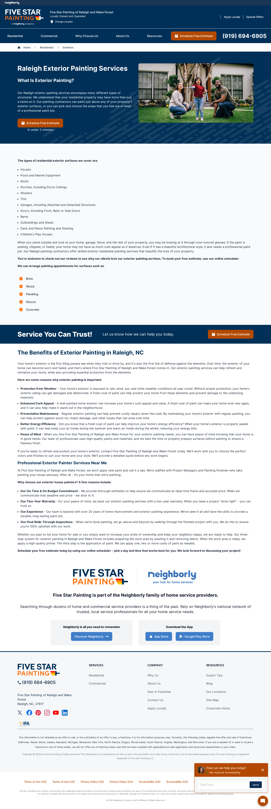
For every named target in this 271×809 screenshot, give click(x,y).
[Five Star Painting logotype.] (24, 16)
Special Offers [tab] (255, 16)
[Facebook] (29, 713)
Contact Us (155, 700)
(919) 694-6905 (39, 682)
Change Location (64, 21)
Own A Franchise (159, 692)
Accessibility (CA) (177, 781)
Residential (96, 675)
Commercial (97, 683)
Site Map (212, 700)
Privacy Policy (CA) (121, 781)
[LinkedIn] (65, 713)
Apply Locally (156, 708)
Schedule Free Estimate (42, 123)
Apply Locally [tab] (232, 16)
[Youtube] (56, 713)
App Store (161, 636)
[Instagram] (47, 713)
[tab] (15, 36)
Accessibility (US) (149, 781)
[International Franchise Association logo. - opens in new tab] (24, 724)
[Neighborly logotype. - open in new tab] (12, 2)
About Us (154, 683)
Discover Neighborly (89, 636)
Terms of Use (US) (35, 781)
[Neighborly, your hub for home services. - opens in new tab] (172, 577)
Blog (209, 683)
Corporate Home (218, 708)
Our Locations (216, 692)
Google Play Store (197, 636)
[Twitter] (20, 713)
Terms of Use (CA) (63, 781)
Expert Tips (214, 675)
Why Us (152, 675)
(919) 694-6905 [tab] (244, 36)
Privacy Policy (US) (92, 781)
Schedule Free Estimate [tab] (196, 36)
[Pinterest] (38, 713)
